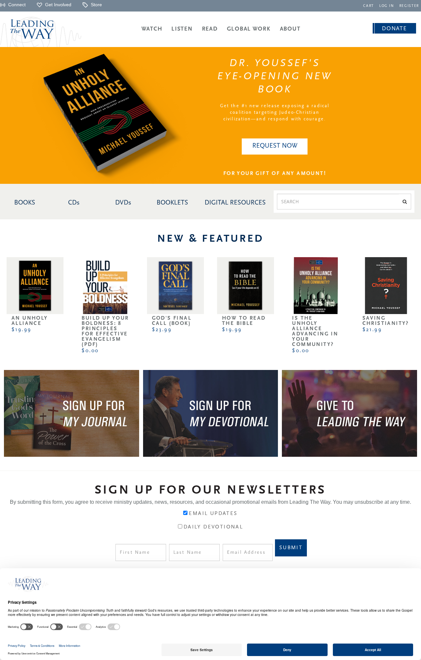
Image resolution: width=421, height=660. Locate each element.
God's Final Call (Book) (171, 321)
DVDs (123, 203)
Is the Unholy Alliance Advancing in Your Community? (315, 331)
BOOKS (24, 203)
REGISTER (409, 6)
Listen (181, 29)
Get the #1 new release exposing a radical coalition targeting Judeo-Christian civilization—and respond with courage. (274, 113)
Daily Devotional (213, 527)
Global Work (249, 29)
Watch (151, 29)
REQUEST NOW (274, 146)
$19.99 (21, 329)
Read (210, 29)
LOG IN (386, 6)
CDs (74, 203)
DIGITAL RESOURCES (235, 203)
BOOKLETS (172, 203)
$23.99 (162, 329)
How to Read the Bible (243, 321)
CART (368, 6)
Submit (291, 547)
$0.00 (90, 351)
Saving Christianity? (385, 321)
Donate (394, 29)
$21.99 (372, 329)
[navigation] (368, 5)
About (290, 29)
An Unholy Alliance (30, 321)
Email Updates (213, 513)
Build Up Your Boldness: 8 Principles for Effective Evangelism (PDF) (105, 331)
